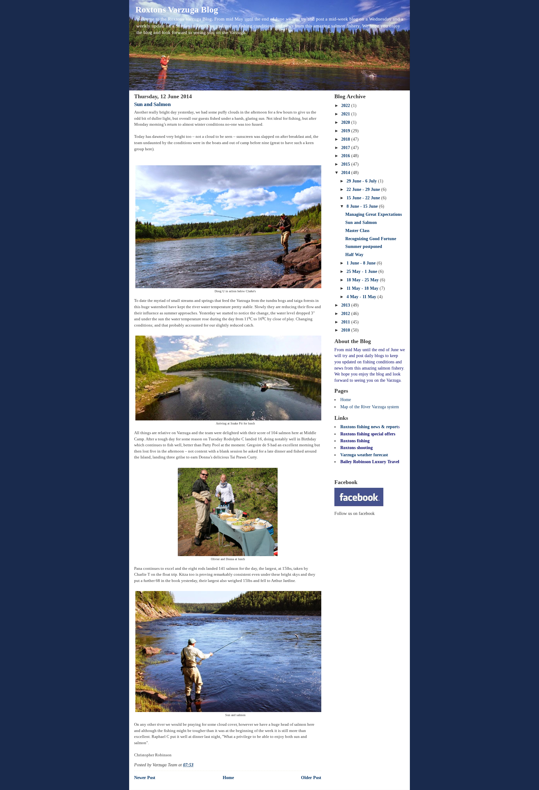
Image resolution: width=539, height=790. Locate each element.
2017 (346, 147)
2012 (346, 313)
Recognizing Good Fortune (370, 238)
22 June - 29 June (364, 189)
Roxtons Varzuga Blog (176, 9)
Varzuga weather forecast (364, 455)
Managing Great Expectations (373, 214)
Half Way (354, 254)
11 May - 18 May (363, 288)
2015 (346, 164)
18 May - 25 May (363, 280)
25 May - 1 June (362, 271)
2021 (346, 114)
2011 (346, 322)
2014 (346, 172)
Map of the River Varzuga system (369, 407)
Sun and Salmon (152, 104)
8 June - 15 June (363, 206)
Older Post (311, 777)
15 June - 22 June (364, 198)
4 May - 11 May (362, 296)
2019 (346, 130)
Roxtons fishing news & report (369, 426)
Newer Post (144, 777)
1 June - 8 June (362, 263)
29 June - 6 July (362, 181)
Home (228, 777)
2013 (346, 305)
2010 (346, 330)
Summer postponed (363, 246)
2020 (346, 122)
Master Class (357, 230)
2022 (346, 105)
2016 (346, 155)
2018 (346, 139)
